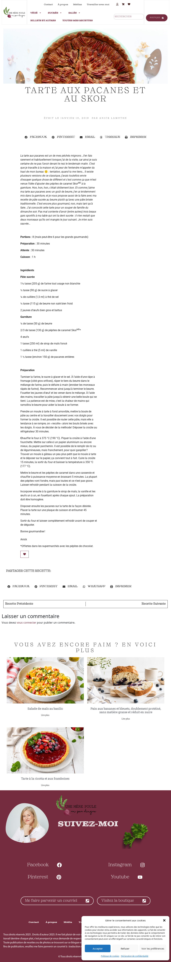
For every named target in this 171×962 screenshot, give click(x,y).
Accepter (98, 948)
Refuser (125, 948)
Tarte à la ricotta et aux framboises (45, 778)
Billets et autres (43, 20)
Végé (34, 12)
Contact (48, 4)
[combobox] (129, 16)
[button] (164, 920)
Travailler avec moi (98, 4)
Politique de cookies (110, 956)
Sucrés (53, 12)
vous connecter (26, 622)
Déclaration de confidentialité (134, 956)
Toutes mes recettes (77, 20)
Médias (77, 4)
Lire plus (45, 715)
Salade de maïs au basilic (45, 709)
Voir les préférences (152, 948)
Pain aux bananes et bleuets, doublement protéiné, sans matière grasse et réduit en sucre (126, 710)
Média (68, 922)
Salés (72, 12)
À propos (63, 4)
